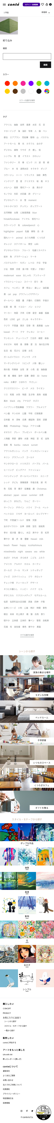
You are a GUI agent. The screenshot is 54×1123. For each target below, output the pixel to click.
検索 (45, 64)
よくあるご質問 (9, 1075)
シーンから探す (10, 1021)
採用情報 (6, 1103)
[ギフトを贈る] (27, 792)
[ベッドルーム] (27, 702)
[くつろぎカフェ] (27, 769)
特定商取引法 (8, 1098)
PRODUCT (7, 1013)
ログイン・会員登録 (31, 4)
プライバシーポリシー (11, 1093)
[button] (27, 101)
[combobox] (46, 12)
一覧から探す (9, 1030)
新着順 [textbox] (44, 12)
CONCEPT (7, 1008)
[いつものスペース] (27, 747)
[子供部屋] (27, 724)
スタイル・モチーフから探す (15, 1026)
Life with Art (7, 1054)
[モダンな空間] (27, 679)
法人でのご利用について (12, 1084)
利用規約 (6, 1089)
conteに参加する (9, 1042)
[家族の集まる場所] (27, 657)
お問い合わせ (8, 1080)
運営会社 (6, 1071)
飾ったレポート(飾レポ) (12, 1059)
